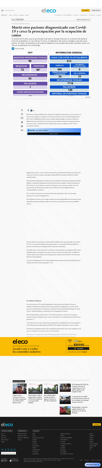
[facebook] (22, 122)
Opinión (27, 15)
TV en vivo (76, 15)
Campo (10, 15)
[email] (22, 118)
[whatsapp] (22, 126)
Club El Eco (92, 15)
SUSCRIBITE (86, 10)
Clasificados (59, 15)
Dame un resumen (54, 133)
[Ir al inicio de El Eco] (48, 10)
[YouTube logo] (2, 450)
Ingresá (84, 352)
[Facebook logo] (11, 450)
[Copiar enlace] (22, 130)
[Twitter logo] (5, 450)
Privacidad (87, 460)
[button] (28, 110)
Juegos (99, 15)
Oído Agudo (21, 15)
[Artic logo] (4, 460)
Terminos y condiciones (96, 460)
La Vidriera (15, 15)
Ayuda (81, 460)
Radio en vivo (84, 15)
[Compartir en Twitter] (22, 114)
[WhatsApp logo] (8, 450)
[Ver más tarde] (22, 110)
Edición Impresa (68, 15)
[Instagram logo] (14, 450)
